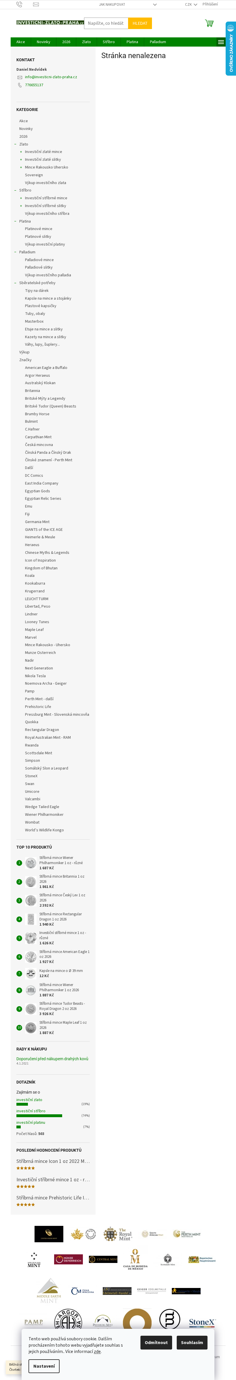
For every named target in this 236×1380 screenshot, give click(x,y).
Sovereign (34, 175)
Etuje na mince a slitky (44, 329)
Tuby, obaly (35, 314)
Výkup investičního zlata (45, 183)
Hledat (140, 23)
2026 (23, 136)
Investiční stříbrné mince (46, 198)
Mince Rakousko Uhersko (46, 167)
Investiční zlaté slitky (43, 159)
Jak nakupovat (112, 4)
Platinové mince (38, 229)
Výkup (24, 352)
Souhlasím (192, 1342)
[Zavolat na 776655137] (24, 4)
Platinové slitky (38, 237)
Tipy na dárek (37, 291)
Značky (25, 360)
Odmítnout (156, 1342)
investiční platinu (30, 1123)
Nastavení (44, 1366)
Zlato (23, 144)
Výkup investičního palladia (48, 275)
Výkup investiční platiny (45, 244)
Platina (25, 221)
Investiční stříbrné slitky (45, 206)
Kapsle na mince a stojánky (48, 298)
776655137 (34, 85)
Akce (23, 121)
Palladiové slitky (39, 267)
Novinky (26, 129)
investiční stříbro (30, 1111)
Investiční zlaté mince (43, 152)
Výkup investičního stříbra (47, 214)
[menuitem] (21, 42)
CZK (189, 4)
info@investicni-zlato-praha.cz (51, 77)
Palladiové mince (39, 260)
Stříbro (25, 190)
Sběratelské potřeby (37, 283)
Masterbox (34, 321)
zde (97, 1351)
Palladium (27, 252)
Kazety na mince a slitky (45, 337)
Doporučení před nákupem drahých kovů (52, 1059)
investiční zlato (29, 1100)
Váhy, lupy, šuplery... (42, 344)
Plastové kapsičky (40, 306)
